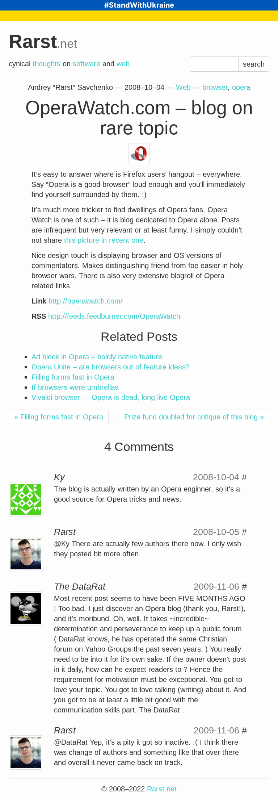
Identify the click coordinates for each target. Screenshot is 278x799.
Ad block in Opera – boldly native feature (96, 357)
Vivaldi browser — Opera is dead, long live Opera (110, 397)
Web (183, 87)
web (123, 64)
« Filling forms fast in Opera (58, 417)
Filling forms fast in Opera (72, 377)
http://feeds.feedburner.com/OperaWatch (114, 316)
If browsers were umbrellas (74, 387)
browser (215, 87)
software (86, 64)
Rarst (43, 41)
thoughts (46, 64)
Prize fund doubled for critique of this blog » (194, 417)
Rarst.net (162, 789)
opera (241, 87)
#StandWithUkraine (139, 5)
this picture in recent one (103, 240)
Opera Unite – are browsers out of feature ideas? (110, 367)
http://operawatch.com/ (86, 301)
